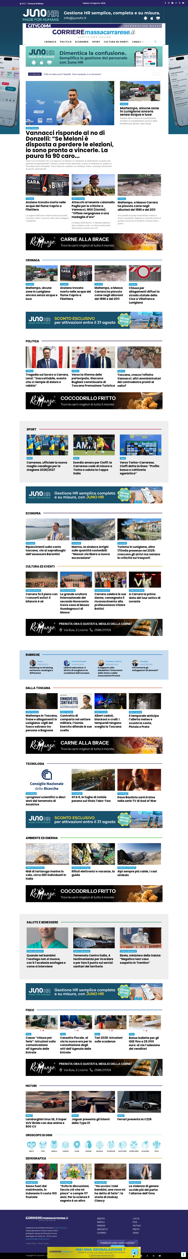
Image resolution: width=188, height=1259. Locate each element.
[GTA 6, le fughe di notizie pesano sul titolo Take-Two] (93, 780)
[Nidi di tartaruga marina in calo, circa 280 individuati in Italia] (47, 854)
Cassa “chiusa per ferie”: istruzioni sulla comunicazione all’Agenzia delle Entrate (41, 1045)
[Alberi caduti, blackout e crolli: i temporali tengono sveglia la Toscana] (110, 701)
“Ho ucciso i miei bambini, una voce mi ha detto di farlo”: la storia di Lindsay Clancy (110, 1193)
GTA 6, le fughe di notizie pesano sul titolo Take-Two (91, 799)
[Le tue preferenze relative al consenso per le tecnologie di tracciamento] (183, 1254)
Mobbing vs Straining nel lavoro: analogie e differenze (41, 670)
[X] (179, 3)
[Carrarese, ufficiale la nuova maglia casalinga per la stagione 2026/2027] (47, 445)
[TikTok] (176, 3)
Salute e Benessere (35, 951)
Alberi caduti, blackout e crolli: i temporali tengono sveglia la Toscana (108, 721)
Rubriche (33, 654)
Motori (29, 1115)
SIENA (136, 1232)
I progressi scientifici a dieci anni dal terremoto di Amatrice (45, 800)
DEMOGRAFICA (36, 1158)
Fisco (28, 1034)
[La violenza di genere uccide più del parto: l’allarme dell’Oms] (145, 1172)
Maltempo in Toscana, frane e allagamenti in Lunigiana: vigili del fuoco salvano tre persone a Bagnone (42, 723)
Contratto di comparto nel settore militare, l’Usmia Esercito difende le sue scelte (76, 723)
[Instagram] (169, 3)
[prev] (154, 74)
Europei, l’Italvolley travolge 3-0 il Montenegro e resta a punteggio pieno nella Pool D (81, 74)
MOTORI (31, 1086)
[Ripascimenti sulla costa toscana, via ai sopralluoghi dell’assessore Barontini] (47, 529)
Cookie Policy (31, 1243)
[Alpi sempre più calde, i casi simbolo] (139, 854)
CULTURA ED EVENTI (40, 566)
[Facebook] (165, 3)
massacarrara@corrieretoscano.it (37, 1239)
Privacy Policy (43, 1243)
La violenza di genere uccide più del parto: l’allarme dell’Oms (144, 1189)
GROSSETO (102, 1229)
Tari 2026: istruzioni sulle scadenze (108, 1039)
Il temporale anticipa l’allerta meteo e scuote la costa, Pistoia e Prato (144, 721)
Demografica (31, 1182)
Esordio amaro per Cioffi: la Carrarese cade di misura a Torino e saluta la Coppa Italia (92, 468)
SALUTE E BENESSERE (42, 922)
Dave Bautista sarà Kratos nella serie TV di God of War (136, 799)
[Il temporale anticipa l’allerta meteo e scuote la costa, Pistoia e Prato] (145, 701)
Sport (29, 458)
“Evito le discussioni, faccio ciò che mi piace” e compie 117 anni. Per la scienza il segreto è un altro (74, 1193)
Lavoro (40, 661)
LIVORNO (101, 1232)
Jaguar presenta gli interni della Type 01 (91, 1121)
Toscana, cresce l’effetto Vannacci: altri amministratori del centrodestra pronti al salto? (139, 380)
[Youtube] (183, 3)
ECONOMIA (33, 513)
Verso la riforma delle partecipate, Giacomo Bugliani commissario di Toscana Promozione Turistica (93, 380)
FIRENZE (101, 1225)
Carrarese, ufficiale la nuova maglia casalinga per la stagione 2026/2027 (47, 466)
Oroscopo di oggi (39, 1135)
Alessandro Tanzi (112, 664)
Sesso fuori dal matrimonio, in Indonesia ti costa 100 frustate (41, 1191)
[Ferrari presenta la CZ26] (139, 1102)
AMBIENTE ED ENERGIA (42, 838)
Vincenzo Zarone (78, 664)
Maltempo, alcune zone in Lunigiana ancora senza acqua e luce (139, 111)
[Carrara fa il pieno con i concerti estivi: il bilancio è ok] (42, 580)
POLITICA (32, 341)
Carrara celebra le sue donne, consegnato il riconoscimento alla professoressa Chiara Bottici (110, 601)
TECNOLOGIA (35, 763)
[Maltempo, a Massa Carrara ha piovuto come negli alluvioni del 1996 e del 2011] (139, 185)
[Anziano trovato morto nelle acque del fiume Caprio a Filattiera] (47, 185)
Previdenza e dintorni (114, 661)
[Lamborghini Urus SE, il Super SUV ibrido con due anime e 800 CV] (47, 1102)
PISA (135, 1222)
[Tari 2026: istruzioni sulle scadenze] (110, 1023)
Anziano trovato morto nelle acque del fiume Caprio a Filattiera (46, 206)
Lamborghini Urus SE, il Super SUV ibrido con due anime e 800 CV (46, 1123)
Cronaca (124, 104)
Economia (30, 543)
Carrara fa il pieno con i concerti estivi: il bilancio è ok (42, 597)
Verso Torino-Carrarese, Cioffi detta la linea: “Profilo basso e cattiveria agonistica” (139, 468)
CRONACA (33, 260)
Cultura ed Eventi (33, 590)
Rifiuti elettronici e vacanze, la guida (93, 873)
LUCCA (136, 1218)
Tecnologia (144, 661)
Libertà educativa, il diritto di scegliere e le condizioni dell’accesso (76, 670)
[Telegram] (172, 3)
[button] (155, 42)
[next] (158, 74)
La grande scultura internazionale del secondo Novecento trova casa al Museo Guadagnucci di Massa (74, 603)
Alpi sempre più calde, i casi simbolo (137, 873)
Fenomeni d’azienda (79, 661)
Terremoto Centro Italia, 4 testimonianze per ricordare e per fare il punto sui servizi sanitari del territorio (93, 961)
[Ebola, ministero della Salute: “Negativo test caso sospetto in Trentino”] (140, 937)
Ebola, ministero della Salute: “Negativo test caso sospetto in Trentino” (140, 959)
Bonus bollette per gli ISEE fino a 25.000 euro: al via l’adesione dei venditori (144, 1043)
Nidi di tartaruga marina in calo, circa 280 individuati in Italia (46, 875)
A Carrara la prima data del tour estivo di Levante (144, 597)
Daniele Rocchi (42, 664)
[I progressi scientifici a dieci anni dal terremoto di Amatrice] (47, 780)
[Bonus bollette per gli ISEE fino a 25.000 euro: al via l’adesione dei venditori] (145, 1023)
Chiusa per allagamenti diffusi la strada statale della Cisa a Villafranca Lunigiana (144, 295)
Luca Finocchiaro (146, 664)
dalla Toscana (32, 128)
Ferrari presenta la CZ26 (134, 1119)
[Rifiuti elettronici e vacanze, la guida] (93, 854)
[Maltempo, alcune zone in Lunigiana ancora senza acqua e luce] (140, 91)
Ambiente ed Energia (35, 868)
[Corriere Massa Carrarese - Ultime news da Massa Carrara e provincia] (94, 34)
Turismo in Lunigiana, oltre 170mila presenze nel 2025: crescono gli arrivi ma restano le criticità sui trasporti (138, 552)
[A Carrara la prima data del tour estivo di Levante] (145, 580)
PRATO (136, 1229)
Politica (29, 371)
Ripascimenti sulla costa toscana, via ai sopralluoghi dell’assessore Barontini (45, 550)
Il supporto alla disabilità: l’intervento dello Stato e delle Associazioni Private (110, 671)
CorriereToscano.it (60, 1228)
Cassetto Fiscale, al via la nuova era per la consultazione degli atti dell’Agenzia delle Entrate (76, 1045)
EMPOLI (101, 1222)
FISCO (30, 1010)
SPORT (31, 429)
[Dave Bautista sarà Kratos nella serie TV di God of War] (139, 780)
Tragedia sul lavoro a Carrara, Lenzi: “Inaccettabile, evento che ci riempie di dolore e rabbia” (47, 380)
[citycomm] (94, 1258)
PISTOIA (137, 1225)
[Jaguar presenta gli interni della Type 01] (93, 1102)
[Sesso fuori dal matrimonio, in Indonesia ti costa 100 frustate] (42, 1172)
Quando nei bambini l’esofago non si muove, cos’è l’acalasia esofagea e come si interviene (46, 961)
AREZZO (101, 1218)
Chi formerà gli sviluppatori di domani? (145, 669)
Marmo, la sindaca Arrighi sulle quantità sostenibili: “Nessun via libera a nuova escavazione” (91, 552)
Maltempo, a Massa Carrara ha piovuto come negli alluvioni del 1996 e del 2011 (138, 206)
